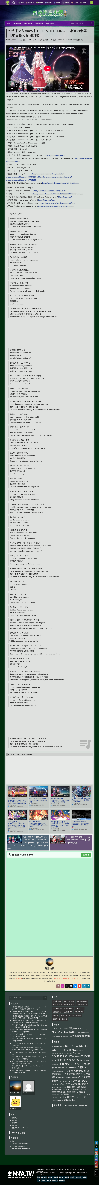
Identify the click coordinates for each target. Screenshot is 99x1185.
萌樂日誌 (56, 1012)
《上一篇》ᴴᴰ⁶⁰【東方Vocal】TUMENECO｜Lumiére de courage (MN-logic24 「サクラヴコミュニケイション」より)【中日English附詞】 (27, 842)
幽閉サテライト (75, 1097)
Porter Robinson (67, 1053)
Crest (63, 1046)
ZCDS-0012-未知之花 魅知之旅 (78, 1089)
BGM (62, 1015)
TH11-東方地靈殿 (73, 1071)
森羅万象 (61, 1100)
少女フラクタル (60, 1097)
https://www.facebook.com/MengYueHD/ (49, 191)
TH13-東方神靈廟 (71, 1074)
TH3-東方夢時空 (76, 1056)
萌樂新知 (77, 1012)
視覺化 (41, 40)
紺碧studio (69, 1100)
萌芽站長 (23, 40)
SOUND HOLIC (62, 1056)
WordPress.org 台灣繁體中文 (21, 1148)
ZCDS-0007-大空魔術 (60, 1089)
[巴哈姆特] (88, 986)
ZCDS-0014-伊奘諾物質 (76, 1092)
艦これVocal (68, 1004)
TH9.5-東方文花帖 (61, 1067)
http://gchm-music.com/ (55, 155)
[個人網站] (58, 986)
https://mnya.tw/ (65, 197)
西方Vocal (56, 1004)
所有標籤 (14, 1120)
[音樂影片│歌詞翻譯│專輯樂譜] (49, 15)
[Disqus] (49, 882)
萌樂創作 (78, 1008)
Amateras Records (56, 1046)
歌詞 (54, 40)
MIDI (54, 1015)
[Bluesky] (75, 986)
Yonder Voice (59, 1084)
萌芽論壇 (86, 855)
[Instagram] (62, 986)
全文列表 (14, 1118)
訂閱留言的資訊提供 (18, 1146)
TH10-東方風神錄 (77, 1067)
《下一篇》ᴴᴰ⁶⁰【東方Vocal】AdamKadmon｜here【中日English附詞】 (78, 840)
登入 (13, 1141)
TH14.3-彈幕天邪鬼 (63, 1077)
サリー (71, 1094)
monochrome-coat (57, 1053)
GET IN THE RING (65, 40)
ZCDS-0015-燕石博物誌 (60, 1094)
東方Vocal (48, 40)
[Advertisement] (49, 333)
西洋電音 (56, 1008)
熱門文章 (14, 1123)
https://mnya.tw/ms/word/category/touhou (55, 206)
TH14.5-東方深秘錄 (73, 1077)
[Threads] (67, 986)
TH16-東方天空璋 (64, 1081)
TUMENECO (79, 1080)
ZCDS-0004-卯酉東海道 (76, 1087)
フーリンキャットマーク (80, 1094)
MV (70, 1015)
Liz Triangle (79, 1050)
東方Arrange (81, 1001)
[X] (71, 986)
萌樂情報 (66, 1012)
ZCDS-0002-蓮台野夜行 (77, 1084)
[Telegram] (84, 986)
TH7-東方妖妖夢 (72, 1060)
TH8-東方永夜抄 (78, 40)
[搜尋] (92, 23)
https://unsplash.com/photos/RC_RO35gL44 (60, 183)
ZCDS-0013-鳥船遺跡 (59, 1092)
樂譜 (63, 1019)
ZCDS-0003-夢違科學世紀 (59, 1087)
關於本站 (14, 1125)
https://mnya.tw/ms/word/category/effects (57, 203)
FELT (87, 1046)
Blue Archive (81, 1004)
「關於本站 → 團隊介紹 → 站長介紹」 (66, 978)
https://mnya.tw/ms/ (46, 200)
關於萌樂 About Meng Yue (20, 1128)
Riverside (76, 1053)
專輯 (77, 1015)
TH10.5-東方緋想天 (57, 1071)
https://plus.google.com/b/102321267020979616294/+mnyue (57, 194)
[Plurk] (79, 986)
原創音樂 (67, 1008)
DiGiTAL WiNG (74, 1046)
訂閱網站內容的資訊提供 (20, 1143)
